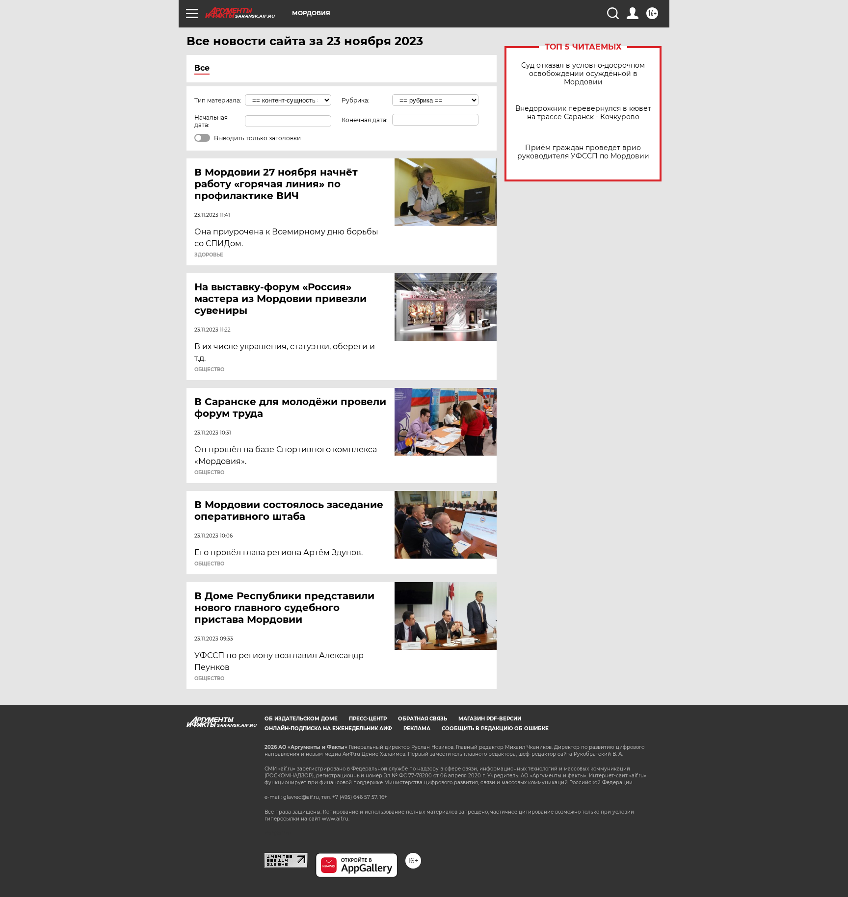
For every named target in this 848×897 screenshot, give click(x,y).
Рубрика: (356, 100)
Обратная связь (422, 719)
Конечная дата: (365, 120)
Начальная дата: (211, 121)
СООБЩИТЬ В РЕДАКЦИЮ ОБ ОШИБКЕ (495, 728)
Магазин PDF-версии (489, 719)
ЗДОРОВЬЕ (208, 255)
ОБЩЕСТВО (209, 369)
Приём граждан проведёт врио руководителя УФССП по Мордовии (583, 152)
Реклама (416, 728)
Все (202, 68)
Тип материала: (217, 100)
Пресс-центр (368, 719)
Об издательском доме (301, 719)
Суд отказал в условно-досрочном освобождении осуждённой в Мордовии (583, 73)
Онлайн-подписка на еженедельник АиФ (328, 728)
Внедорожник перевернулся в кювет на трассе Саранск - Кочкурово (583, 112)
